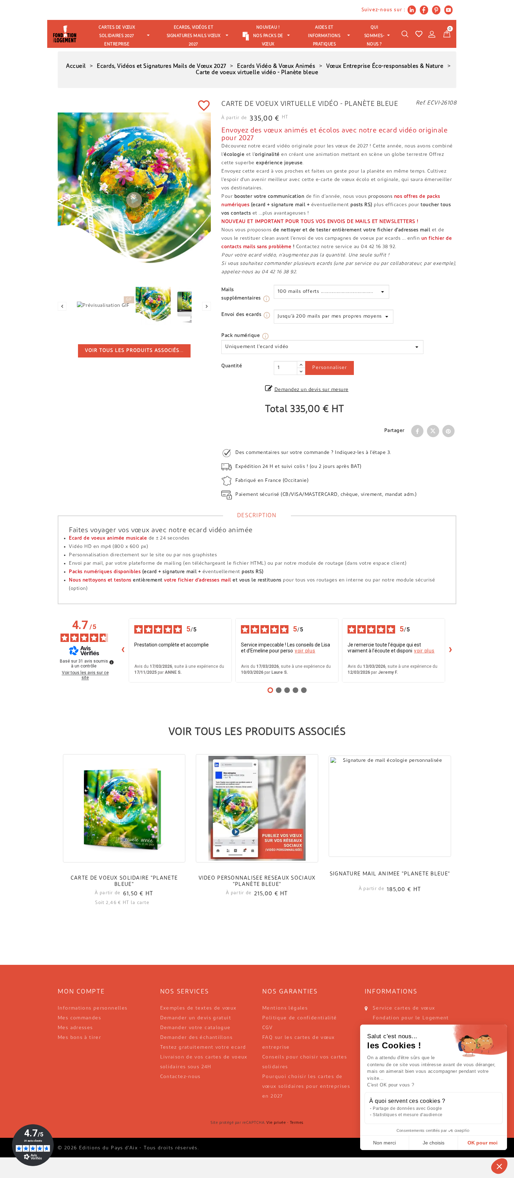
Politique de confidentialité (299, 1018)
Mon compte (81, 992)
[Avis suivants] (451, 650)
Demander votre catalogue (195, 1028)
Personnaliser (329, 367)
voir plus (305, 650)
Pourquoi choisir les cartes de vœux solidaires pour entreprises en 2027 (306, 1086)
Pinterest (448, 431)
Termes (297, 1123)
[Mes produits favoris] (418, 33)
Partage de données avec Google (407, 1108)
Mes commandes (79, 1018)
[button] (499, 1166)
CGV (267, 1028)
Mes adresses (75, 1028)
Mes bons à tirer (79, 1037)
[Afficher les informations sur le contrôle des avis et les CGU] (111, 662)
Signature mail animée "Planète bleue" (390, 874)
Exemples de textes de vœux (198, 1008)
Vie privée (276, 1123)
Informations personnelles (93, 1008)
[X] (433, 431)
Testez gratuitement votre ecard (203, 1047)
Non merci (384, 1143)
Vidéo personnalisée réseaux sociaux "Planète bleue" (257, 881)
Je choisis (433, 1143)
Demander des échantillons (196, 1037)
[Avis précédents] (123, 650)
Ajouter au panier (124, 818)
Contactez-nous (180, 1076)
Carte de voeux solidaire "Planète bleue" (124, 881)
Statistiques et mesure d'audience (408, 1114)
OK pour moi (482, 1143)
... (134, 350)
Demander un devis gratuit (195, 1018)
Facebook (417, 431)
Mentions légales (285, 1008)
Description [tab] (256, 516)
